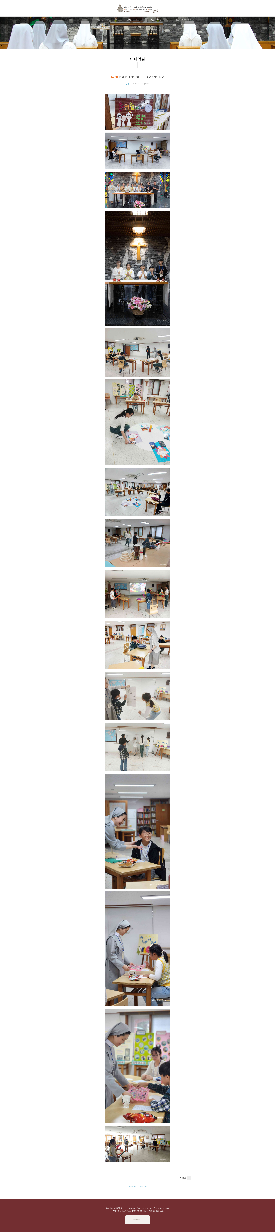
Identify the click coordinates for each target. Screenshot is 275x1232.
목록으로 (183, 1178)
